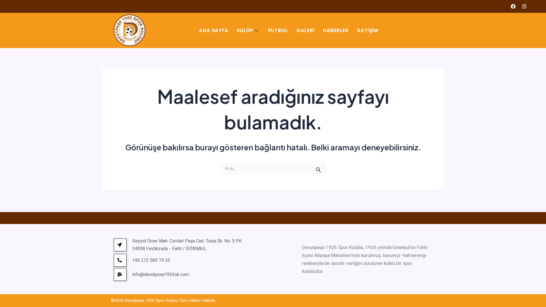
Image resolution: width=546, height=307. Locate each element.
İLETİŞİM (367, 30)
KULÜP (245, 30)
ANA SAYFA (213, 30)
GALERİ (305, 30)
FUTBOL (278, 30)
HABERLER (335, 30)
